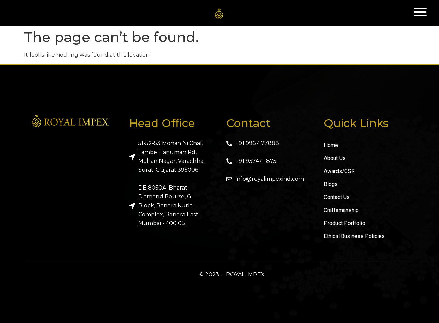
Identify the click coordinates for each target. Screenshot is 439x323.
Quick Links (356, 123)
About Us (335, 158)
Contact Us (337, 197)
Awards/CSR (339, 171)
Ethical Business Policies (354, 236)
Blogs (331, 184)
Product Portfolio (344, 223)
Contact (248, 123)
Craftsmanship (341, 210)
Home (331, 145)
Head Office (162, 123)
